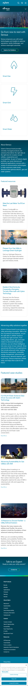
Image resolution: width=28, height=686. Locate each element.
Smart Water (7, 129)
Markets (6, 587)
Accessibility (7, 626)
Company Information (9, 612)
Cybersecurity (7, 615)
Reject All (14, 678)
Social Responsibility (9, 610)
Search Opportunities (9, 624)
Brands (5, 585)
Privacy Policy (7, 661)
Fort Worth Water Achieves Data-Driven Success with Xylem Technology (13, 398)
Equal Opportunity (8, 629)
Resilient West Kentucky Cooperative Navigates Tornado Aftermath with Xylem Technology (14, 290)
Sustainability (7, 606)
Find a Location (7, 645)
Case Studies (7, 642)
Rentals (5, 596)
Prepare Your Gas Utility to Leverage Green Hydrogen (12, 249)
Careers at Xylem (8, 622)
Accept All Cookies (14, 683)
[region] (14, 674)
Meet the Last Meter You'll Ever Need (14, 204)
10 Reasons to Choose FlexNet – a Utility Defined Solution (13, 522)
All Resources (7, 640)
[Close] (26, 665)
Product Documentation (10, 649)
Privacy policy (5, 671)
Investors (6, 608)
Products (6, 592)
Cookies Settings (14, 674)
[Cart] (22, 2)
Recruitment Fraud (8, 633)
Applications (7, 589)
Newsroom (6, 603)
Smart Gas (6, 76)
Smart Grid (7, 103)
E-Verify (5, 631)
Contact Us (6, 652)
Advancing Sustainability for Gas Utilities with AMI (12, 463)
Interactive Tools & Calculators (11, 647)
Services (6, 594)
